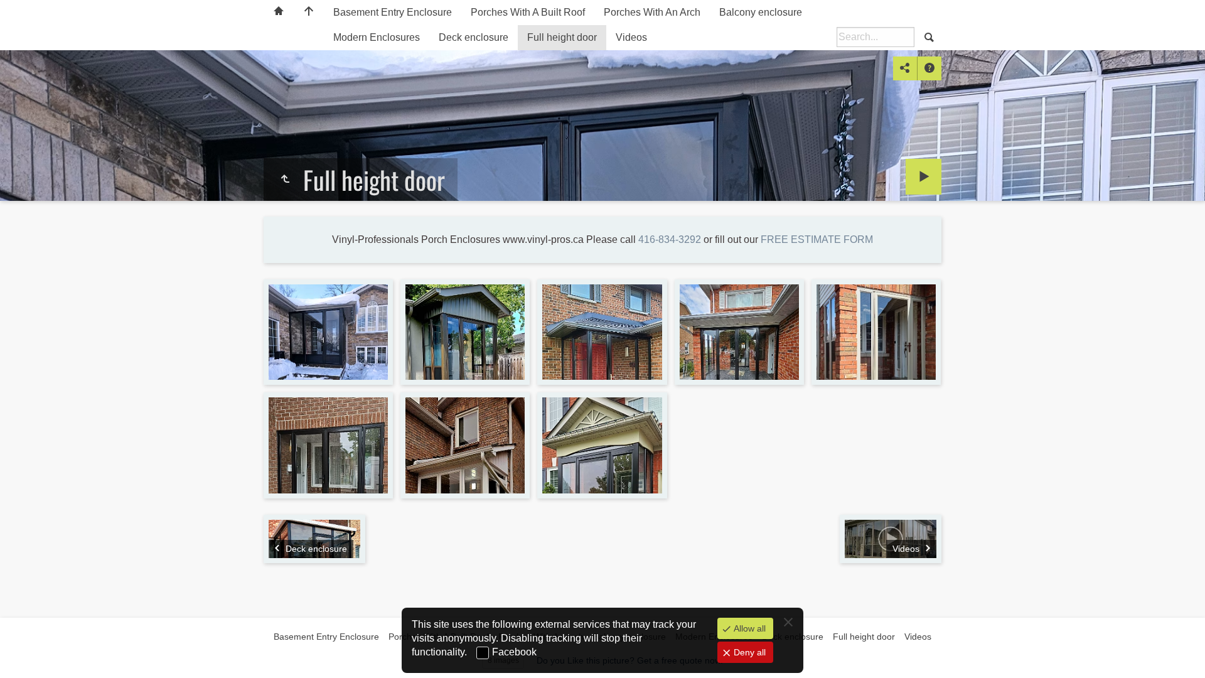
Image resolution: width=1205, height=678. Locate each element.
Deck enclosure (473, 37)
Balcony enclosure (760, 12)
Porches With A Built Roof (528, 12)
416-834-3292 (669, 239)
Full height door (562, 37)
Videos (631, 37)
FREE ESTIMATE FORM (817, 239)
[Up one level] (285, 179)
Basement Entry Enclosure (392, 12)
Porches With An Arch (652, 12)
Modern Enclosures (376, 37)
